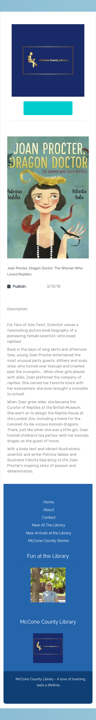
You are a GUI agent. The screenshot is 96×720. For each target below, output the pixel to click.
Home (48, 502)
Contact (48, 517)
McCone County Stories (48, 540)
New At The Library (48, 525)
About (48, 510)
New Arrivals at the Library (48, 533)
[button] (48, 585)
